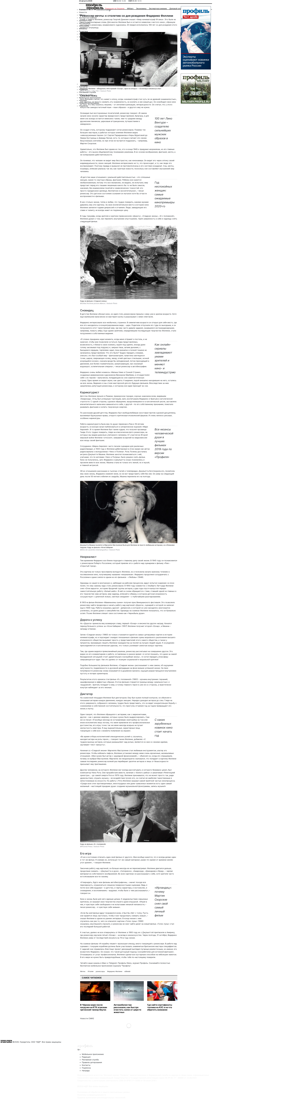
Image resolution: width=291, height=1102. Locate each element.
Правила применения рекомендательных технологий (101, 1097)
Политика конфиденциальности (91, 1095)
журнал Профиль (140, 963)
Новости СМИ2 (87, 1018)
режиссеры (100, 971)
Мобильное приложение (93, 1054)
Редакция (86, 1057)
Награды (86, 1070)
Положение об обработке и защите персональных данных (103, 1092)
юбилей (127, 971)
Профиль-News (125, 963)
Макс (104, 963)
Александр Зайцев (103, 10)
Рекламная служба (90, 1060)
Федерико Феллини (115, 971)
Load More (129, 1025)
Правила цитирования (92, 1062)
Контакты (86, 1065)
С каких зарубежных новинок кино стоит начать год (164, 727)
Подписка (86, 1068)
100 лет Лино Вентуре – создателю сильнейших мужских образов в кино (163, 130)
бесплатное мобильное (90, 966)
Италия (91, 971)
